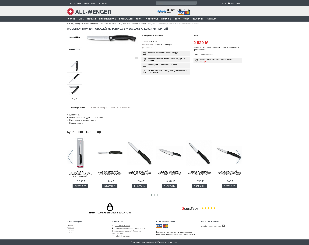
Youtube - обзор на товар (211, 226)
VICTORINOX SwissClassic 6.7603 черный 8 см (199, 173)
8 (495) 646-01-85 (178, 10)
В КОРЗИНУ (80, 186)
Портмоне (166, 19)
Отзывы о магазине (120, 107)
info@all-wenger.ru (123, 236)
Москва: (162, 9)
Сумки (139, 19)
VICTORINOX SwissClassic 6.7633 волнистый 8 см (229, 173)
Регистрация (235, 3)
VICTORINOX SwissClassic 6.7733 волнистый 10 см (110, 173)
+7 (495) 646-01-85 (122, 225)
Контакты (103, 3)
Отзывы (86, 3)
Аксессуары (152, 19)
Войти (223, 3)
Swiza (186, 19)
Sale (81, 19)
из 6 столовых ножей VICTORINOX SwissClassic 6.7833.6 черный (80, 174)
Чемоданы (198, 19)
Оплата (69, 3)
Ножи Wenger (126, 19)
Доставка (77, 3)
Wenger (140, 242)
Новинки (71, 19)
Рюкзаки (91, 19)
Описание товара (98, 107)
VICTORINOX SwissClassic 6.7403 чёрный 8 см (139, 173)
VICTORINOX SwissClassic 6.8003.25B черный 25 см (169, 173)
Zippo (177, 19)
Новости (94, 3)
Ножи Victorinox (107, 19)
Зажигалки (212, 19)
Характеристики (77, 107)
